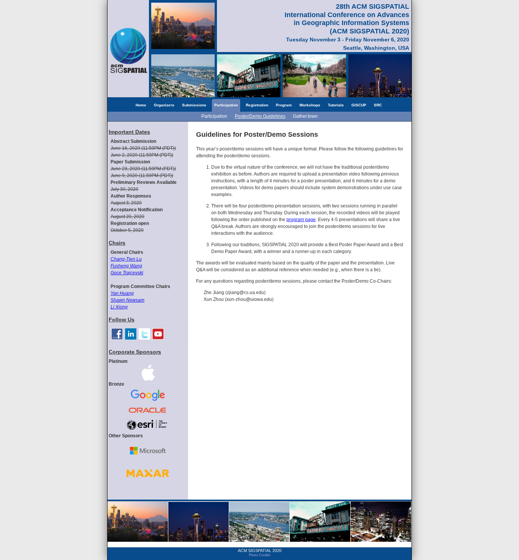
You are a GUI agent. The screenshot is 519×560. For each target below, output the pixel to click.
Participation (226, 105)
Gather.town (305, 116)
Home (141, 105)
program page (301, 219)
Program (284, 105)
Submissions (194, 105)
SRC (378, 105)
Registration (257, 105)
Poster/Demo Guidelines (260, 116)
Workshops (309, 105)
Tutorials (336, 105)
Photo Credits (260, 555)
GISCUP (358, 105)
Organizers (164, 105)
